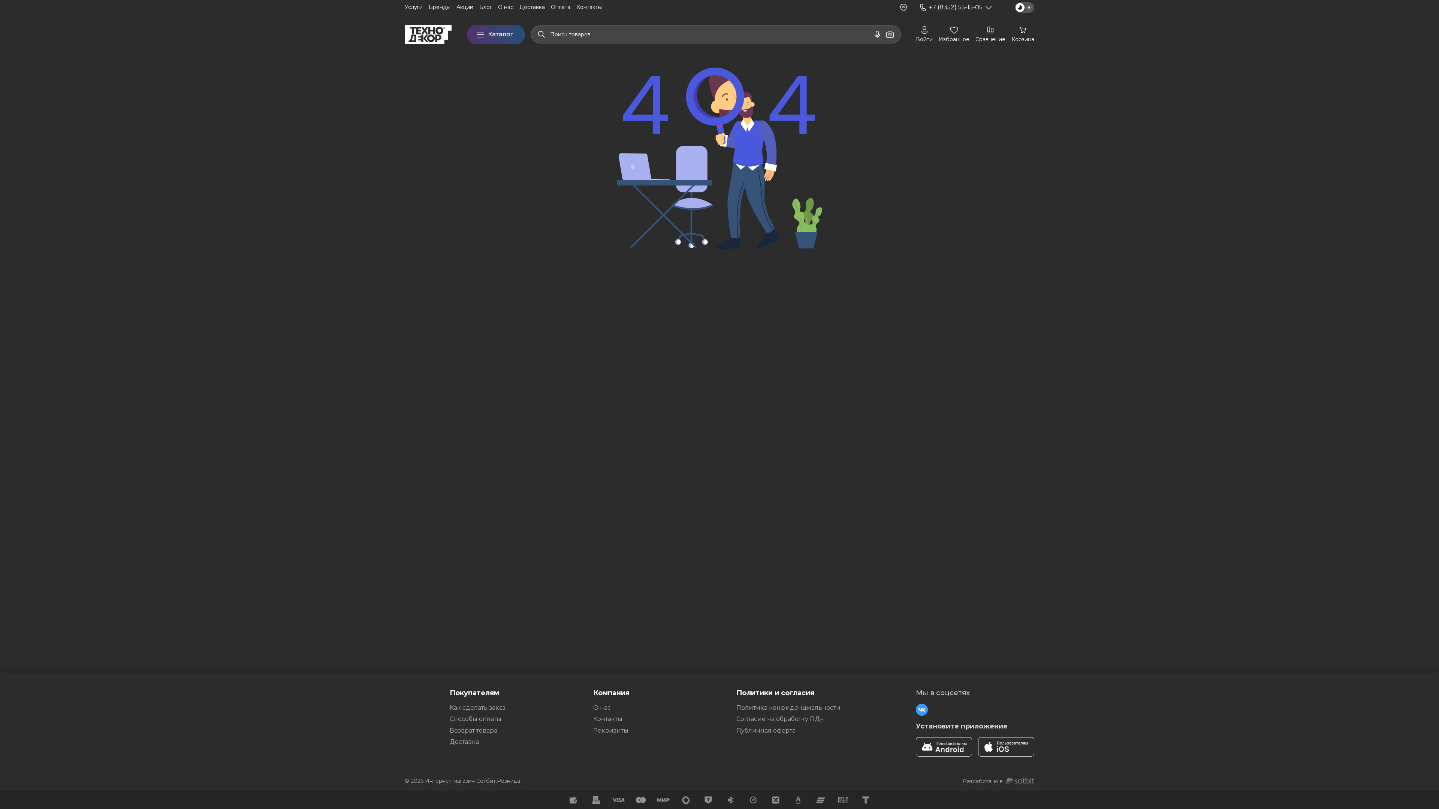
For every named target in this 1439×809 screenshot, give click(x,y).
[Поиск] (541, 34)
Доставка (464, 741)
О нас (602, 707)
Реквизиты (610, 730)
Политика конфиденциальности (788, 707)
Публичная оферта (766, 730)
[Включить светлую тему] (1024, 7)
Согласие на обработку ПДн (780, 718)
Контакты (607, 718)
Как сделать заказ (478, 707)
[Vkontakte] (922, 710)
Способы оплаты (475, 718)
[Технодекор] (428, 34)
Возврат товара (473, 730)
